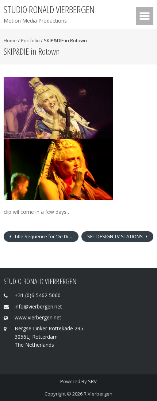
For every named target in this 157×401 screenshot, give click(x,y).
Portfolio (30, 40)
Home (10, 40)
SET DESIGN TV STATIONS (115, 236)
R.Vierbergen (98, 393)
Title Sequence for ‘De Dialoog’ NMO (45, 236)
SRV (92, 381)
